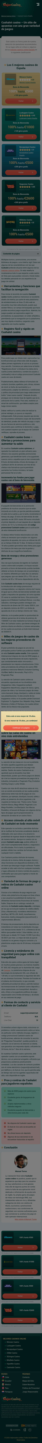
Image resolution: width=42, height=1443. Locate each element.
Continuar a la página (21, 728)
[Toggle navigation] (38, 4)
